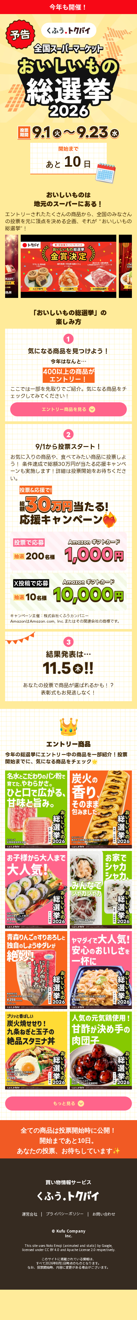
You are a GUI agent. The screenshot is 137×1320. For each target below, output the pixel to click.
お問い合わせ (103, 1214)
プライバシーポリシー (65, 1214)
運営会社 (29, 1214)
